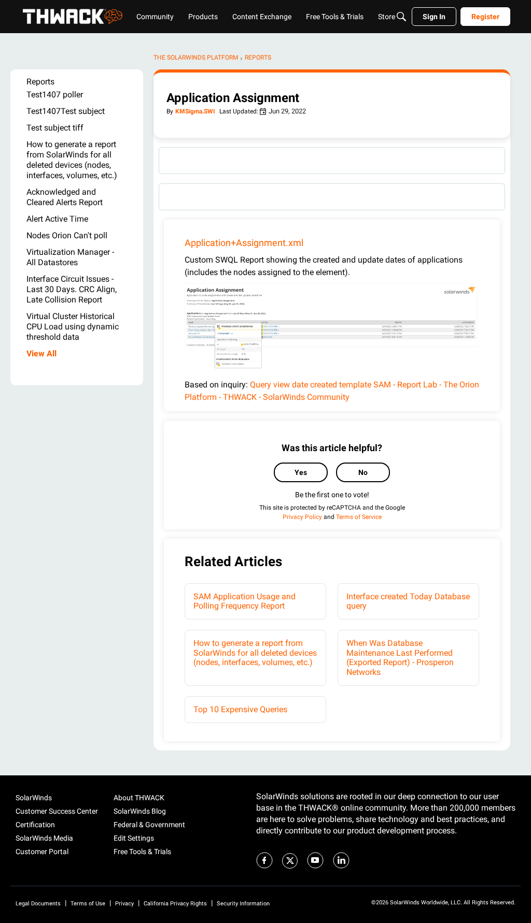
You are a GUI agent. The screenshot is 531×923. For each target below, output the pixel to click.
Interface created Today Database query (408, 601)
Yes (301, 472)
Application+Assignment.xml (244, 242)
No (363, 472)
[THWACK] (72, 16)
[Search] (401, 16)
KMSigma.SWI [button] (195, 111)
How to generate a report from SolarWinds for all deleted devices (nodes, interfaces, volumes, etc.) (255, 652)
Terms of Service (359, 517)
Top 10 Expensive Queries (240, 709)
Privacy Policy (302, 517)
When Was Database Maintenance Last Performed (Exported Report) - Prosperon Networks (400, 657)
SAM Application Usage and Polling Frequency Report (244, 601)
